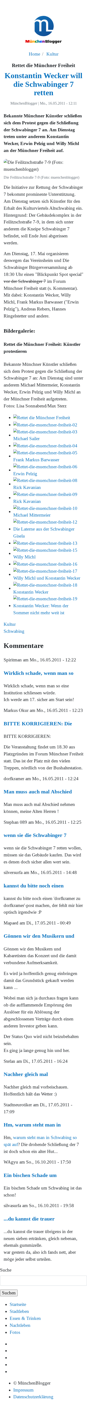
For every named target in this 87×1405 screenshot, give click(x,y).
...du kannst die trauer (29, 1219)
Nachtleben (20, 1325)
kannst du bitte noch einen (34, 886)
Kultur (52, 54)
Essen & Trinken (25, 1318)
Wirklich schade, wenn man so (38, 673)
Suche (5, 1269)
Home (34, 54)
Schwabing (14, 631)
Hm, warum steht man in (32, 1125)
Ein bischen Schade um (30, 1175)
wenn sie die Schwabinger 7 (35, 835)
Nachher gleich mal (26, 1074)
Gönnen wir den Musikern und (39, 936)
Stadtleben (19, 1311)
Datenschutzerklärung (33, 1396)
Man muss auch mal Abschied (38, 792)
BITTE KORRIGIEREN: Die (38, 724)
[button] (41, 417)
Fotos (15, 1332)
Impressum (23, 1389)
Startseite (18, 1304)
